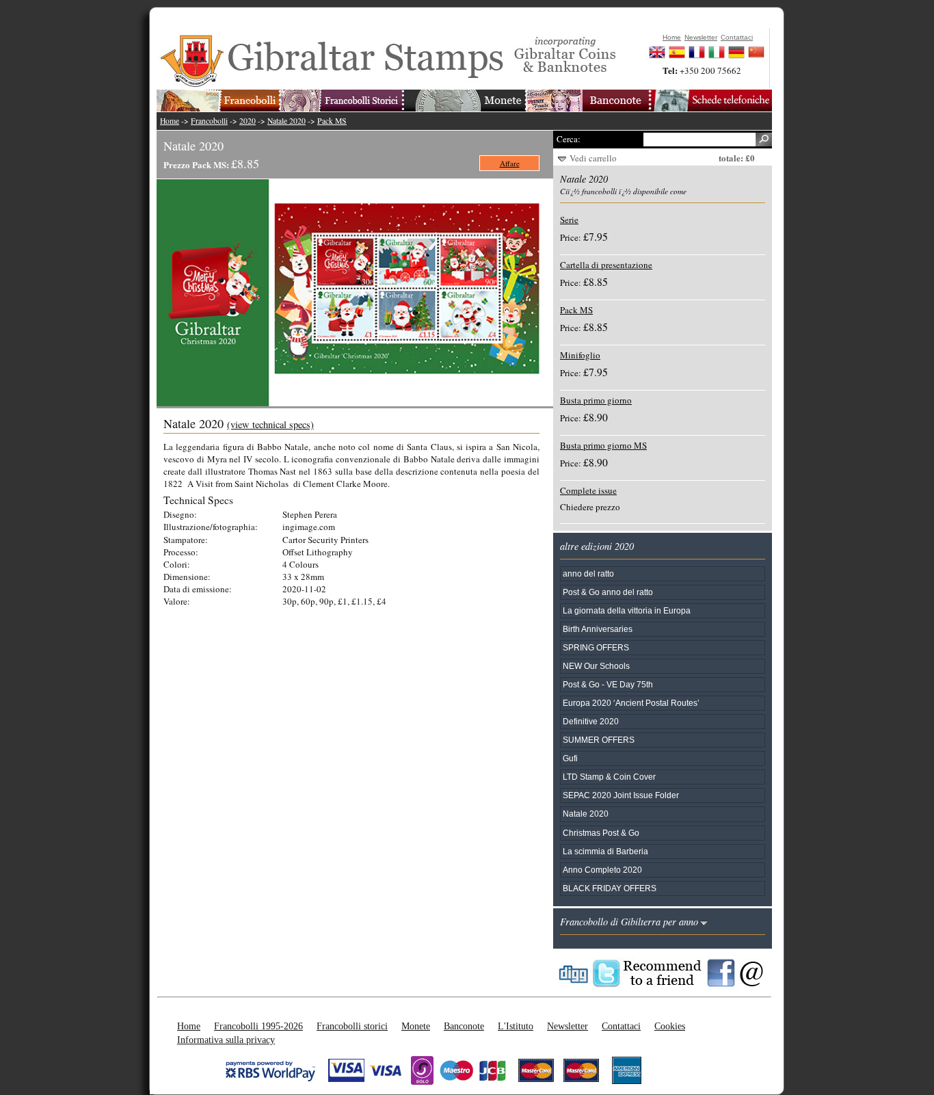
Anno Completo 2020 (602, 869)
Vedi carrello (593, 158)
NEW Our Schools (596, 665)
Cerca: (569, 139)
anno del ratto (588, 573)
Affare (510, 163)
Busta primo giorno (596, 400)
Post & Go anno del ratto (608, 592)
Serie (569, 219)
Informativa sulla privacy (226, 1039)
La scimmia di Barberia (605, 851)
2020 (247, 121)
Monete (415, 1025)
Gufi (570, 758)
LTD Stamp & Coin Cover (609, 776)
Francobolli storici (352, 1025)
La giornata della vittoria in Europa (627, 610)
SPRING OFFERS (596, 647)
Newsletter (567, 1025)
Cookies (669, 1025)
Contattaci (621, 1025)
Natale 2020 (286, 121)
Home (169, 121)
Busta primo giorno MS (603, 445)
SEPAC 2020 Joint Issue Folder (621, 795)
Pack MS (332, 121)
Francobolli (209, 121)
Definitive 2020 (591, 721)
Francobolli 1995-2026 (258, 1025)
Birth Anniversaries (597, 628)
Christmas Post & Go (601, 832)
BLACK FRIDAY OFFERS (609, 888)
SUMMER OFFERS (599, 739)
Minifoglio (580, 355)
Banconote (464, 1025)
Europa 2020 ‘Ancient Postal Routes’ (631, 702)
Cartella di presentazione (606, 265)
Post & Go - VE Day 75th (608, 684)
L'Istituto (515, 1025)
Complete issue (588, 490)
